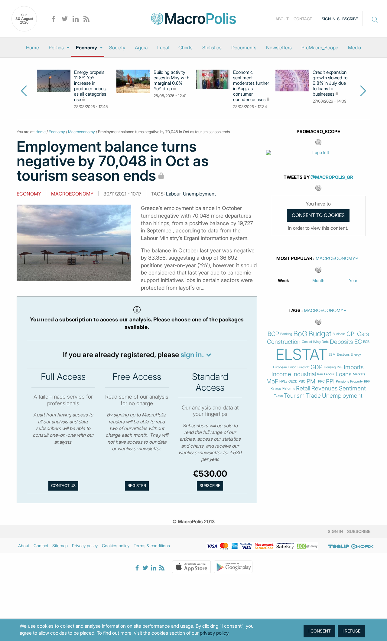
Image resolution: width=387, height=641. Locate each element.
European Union (284, 367)
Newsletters (279, 47)
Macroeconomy (81, 131)
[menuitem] (32, 47)
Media (354, 47)
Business (339, 334)
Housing (330, 367)
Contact (303, 18)
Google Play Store (233, 566)
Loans (344, 374)
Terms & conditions (152, 545)
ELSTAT (301, 354)
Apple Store (191, 566)
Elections (343, 355)
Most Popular (294, 258)
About (282, 18)
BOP (273, 333)
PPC (321, 381)
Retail (303, 388)
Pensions (342, 381)
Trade (313, 395)
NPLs (283, 381)
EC (358, 341)
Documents (243, 47)
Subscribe (347, 18)
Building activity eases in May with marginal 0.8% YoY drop (171, 80)
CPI (351, 333)
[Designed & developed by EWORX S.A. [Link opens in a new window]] (362, 546)
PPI (330, 381)
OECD (293, 381)
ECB (366, 342)
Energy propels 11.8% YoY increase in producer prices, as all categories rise (90, 86)
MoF (272, 381)
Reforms (288, 388)
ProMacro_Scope (319, 47)
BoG (300, 334)
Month (318, 280)
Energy (356, 355)
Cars (363, 333)
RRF (367, 381)
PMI (312, 381)
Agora (141, 47)
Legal (163, 47)
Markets (359, 374)
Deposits (341, 341)
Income (281, 374)
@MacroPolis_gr (332, 177)
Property (356, 381)
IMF (340, 367)
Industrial (304, 374)
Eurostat (303, 367)
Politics (56, 47)
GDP (317, 367)
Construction (284, 341)
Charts (185, 47)
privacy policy (214, 633)
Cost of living (311, 342)
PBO (302, 381)
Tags (294, 310)
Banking (286, 334)
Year (353, 280)
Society (117, 47)
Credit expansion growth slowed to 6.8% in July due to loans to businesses (330, 83)
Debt (325, 342)
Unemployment (199, 194)
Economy (86, 47)
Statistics (212, 47)
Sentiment (352, 388)
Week (283, 280)
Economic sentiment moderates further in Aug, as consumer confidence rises (251, 86)
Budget (319, 334)
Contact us (63, 485)
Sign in (328, 18)
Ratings (276, 388)
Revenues (324, 388)
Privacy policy (85, 545)
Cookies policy (115, 545)
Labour (173, 194)
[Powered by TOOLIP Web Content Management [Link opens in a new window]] (338, 546)
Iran (320, 374)
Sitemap (60, 545)
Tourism (294, 395)
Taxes (278, 396)
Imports (354, 367)
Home (32, 47)
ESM (332, 355)
